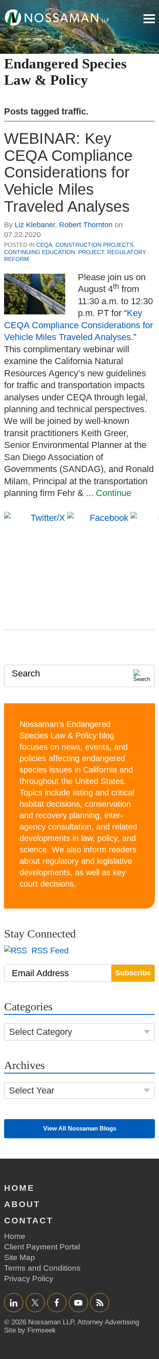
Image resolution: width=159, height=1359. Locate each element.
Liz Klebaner (35, 225)
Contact (28, 1220)
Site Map (19, 1257)
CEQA (44, 245)
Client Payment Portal (42, 1247)
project (91, 252)
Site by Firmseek (30, 1330)
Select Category (40, 1032)
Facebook (56, 1302)
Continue (113, 493)
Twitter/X (35, 1302)
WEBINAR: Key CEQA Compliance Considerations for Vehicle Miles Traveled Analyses (68, 172)
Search (26, 673)
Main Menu (149, 18)
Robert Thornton (86, 225)
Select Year (31, 1090)
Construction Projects (94, 245)
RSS (100, 1302)
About (22, 1204)
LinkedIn (13, 1302)
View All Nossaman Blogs (79, 1128)
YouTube (78, 1302)
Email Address (40, 973)
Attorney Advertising (108, 1322)
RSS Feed (48, 950)
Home (19, 1187)
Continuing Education (39, 252)
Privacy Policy (28, 1278)
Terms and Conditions (42, 1268)
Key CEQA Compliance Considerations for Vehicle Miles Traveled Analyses (78, 325)
